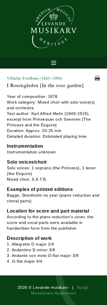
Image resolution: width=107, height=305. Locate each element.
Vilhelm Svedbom (34, 78)
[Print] (97, 78)
